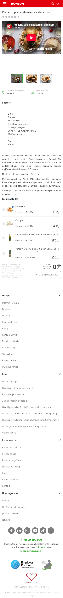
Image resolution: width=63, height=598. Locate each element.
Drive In (6, 315)
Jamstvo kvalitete (10, 513)
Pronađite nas (9, 453)
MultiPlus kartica (10, 366)
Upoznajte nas (10, 493)
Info (4, 374)
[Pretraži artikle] (52, 3)
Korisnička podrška (11, 447)
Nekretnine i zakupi (11, 466)
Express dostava (10, 321)
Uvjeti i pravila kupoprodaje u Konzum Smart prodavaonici (30, 419)
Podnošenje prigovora (13, 394)
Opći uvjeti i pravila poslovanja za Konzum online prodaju (30, 413)
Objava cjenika (9, 432)
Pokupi (5, 328)
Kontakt (6, 485)
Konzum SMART (10, 334)
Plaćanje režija (9, 347)
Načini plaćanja (9, 381)
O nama (6, 500)
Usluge (6, 295)
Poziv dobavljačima (11, 460)
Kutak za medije (10, 479)
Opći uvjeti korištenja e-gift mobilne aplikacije (24, 426)
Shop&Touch (8, 353)
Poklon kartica (9, 360)
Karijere (6, 473)
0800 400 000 (33, 540)
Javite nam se (9, 440)
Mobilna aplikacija (10, 341)
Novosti (6, 519)
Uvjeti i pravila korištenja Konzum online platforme (26, 407)
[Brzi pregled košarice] (59, 3)
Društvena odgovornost (14, 506)
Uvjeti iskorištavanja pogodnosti (17, 387)
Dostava (6, 309)
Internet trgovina (10, 302)
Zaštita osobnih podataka (14, 400)
